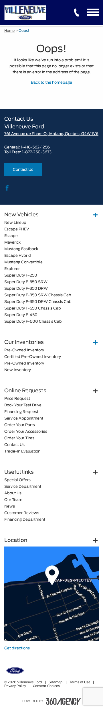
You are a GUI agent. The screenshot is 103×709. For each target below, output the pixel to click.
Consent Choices (46, 686)
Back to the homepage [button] (51, 83)
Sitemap (56, 682)
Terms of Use (79, 682)
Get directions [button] (17, 648)
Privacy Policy (15, 686)
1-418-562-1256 (35, 147)
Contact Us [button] (23, 170)
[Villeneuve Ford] (51, 594)
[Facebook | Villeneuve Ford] (7, 188)
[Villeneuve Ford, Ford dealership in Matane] (26, 12)
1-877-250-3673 (37, 152)
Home (9, 30)
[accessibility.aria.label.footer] (63, 701)
